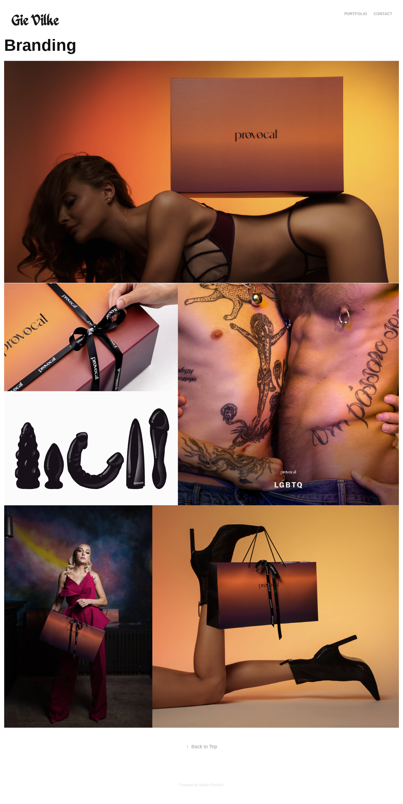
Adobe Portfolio (211, 785)
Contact (383, 14)
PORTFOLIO (355, 14)
